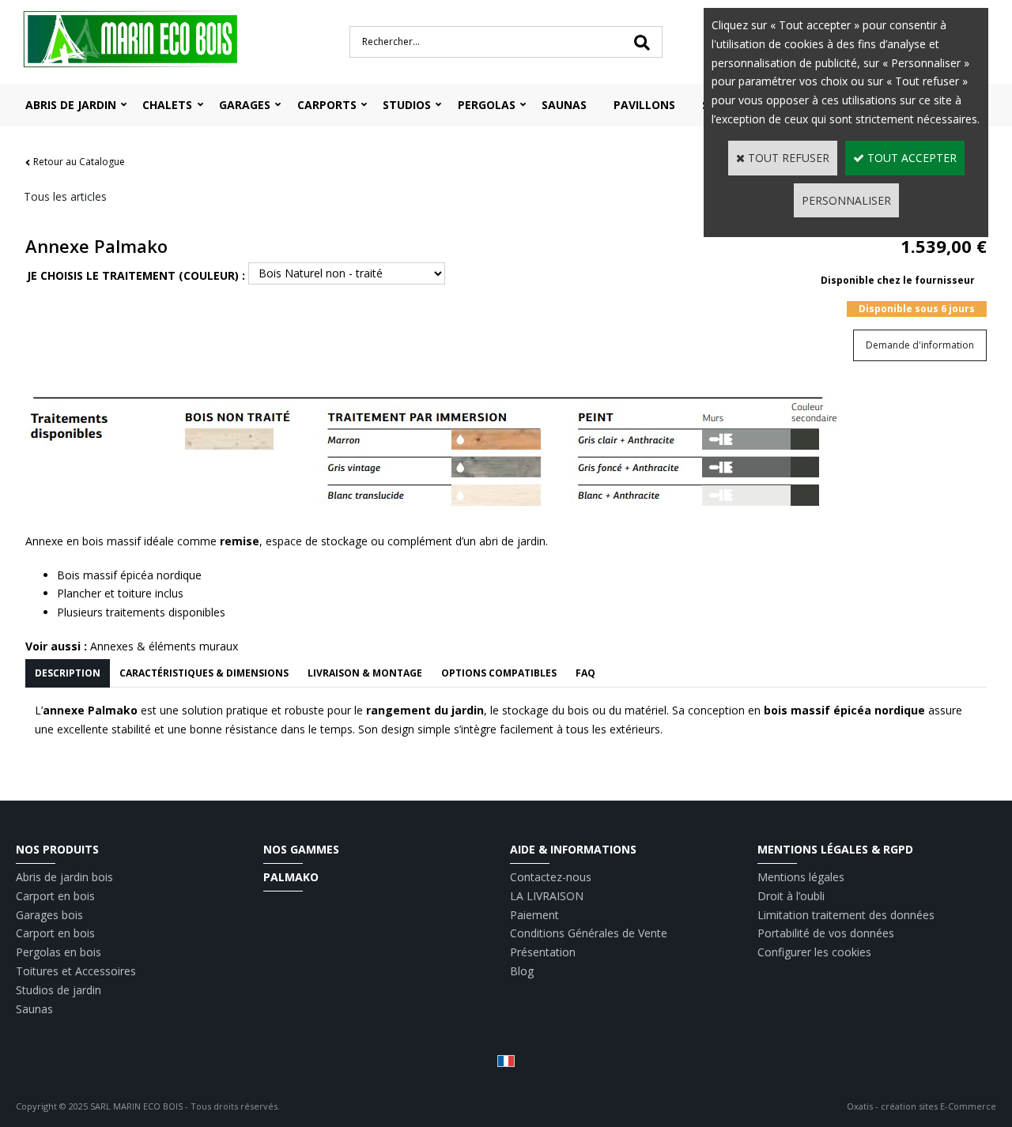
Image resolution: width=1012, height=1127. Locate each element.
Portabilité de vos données (825, 932)
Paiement (534, 914)
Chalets (167, 104)
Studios (407, 104)
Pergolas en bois (58, 951)
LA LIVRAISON (546, 895)
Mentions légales (800, 876)
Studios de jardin (58, 989)
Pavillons (644, 104)
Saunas (564, 104)
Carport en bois (55, 895)
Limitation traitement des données (846, 914)
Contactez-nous (550, 876)
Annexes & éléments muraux (164, 646)
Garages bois (49, 914)
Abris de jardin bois (64, 876)
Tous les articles (65, 196)
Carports (327, 104)
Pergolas (486, 104)
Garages (244, 104)
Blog (522, 970)
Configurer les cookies (814, 951)
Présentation (543, 951)
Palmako (291, 876)
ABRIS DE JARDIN (70, 104)
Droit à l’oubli (791, 895)
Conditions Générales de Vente (588, 932)
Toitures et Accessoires (76, 970)
